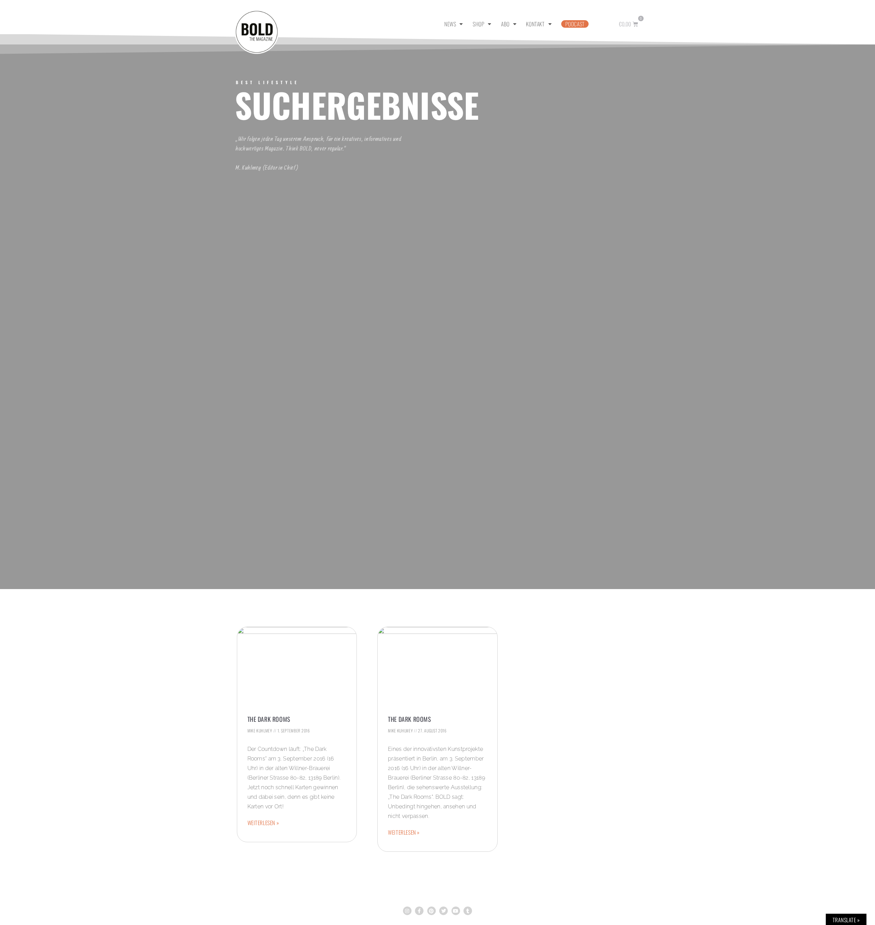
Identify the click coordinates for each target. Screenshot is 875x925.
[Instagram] (407, 911)
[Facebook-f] (419, 911)
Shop (478, 24)
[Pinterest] (431, 911)
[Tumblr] (467, 911)
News (450, 24)
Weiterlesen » (263, 823)
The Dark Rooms (269, 719)
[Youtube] (456, 911)
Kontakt (535, 24)
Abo (505, 24)
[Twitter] (443, 911)
